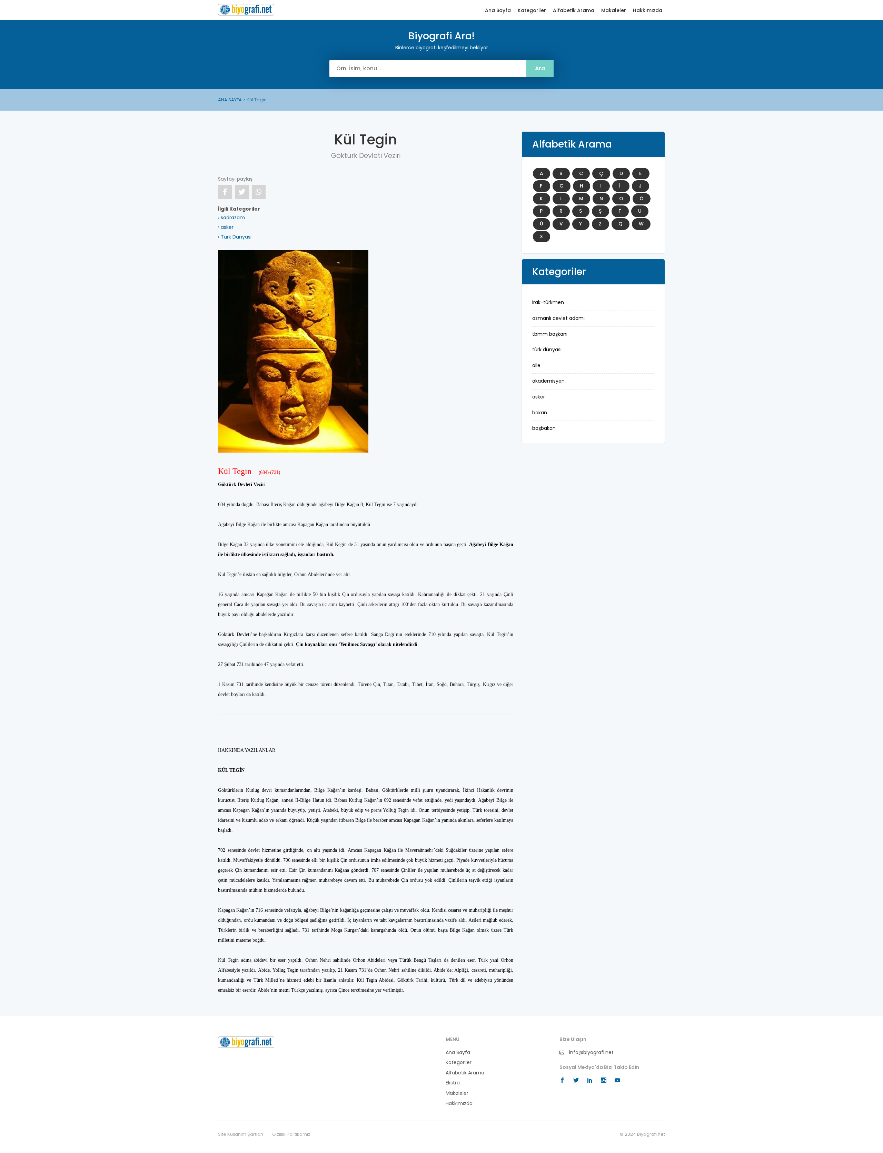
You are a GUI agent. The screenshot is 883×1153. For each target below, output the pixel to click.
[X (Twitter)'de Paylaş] (242, 192)
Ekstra (453, 1083)
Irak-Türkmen (548, 302)
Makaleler (613, 10)
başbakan (544, 428)
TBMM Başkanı (549, 334)
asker (538, 396)
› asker (226, 227)
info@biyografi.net (591, 1052)
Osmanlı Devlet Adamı (558, 318)
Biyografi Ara (246, 9)
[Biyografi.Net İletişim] (246, 1041)
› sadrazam (231, 217)
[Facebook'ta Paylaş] (225, 192)
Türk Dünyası (547, 349)
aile (536, 365)
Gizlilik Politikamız (291, 1134)
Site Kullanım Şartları (240, 1134)
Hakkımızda (647, 10)
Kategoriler (532, 10)
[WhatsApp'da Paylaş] (259, 192)
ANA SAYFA (230, 100)
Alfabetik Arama (573, 10)
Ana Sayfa (498, 10)
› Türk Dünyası (234, 236)
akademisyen (548, 380)
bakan (539, 412)
